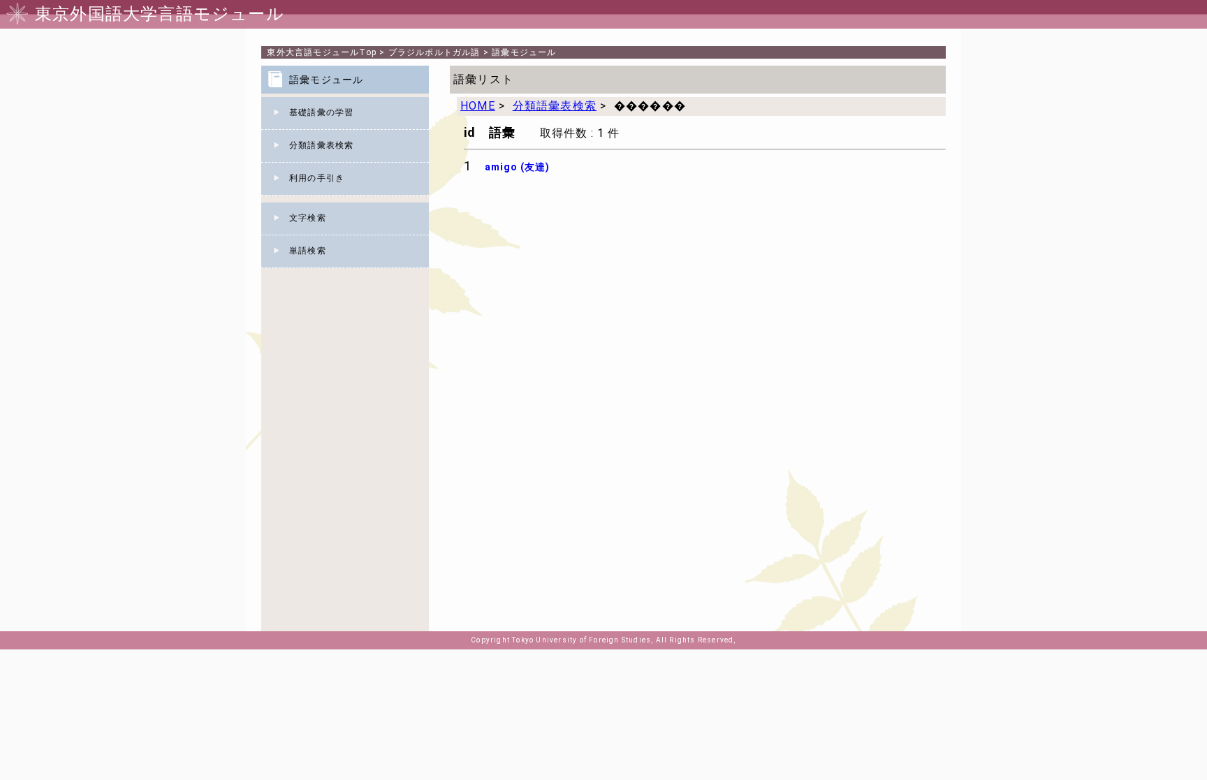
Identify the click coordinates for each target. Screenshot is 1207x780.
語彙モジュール (524, 52)
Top (321, 52)
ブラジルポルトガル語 (434, 52)
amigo (517, 166)
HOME (477, 105)
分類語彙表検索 (321, 145)
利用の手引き (316, 178)
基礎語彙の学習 (321, 112)
